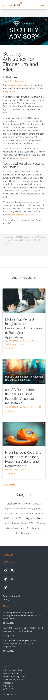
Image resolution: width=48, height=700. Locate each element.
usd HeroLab (18, 344)
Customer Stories (31, 503)
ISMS (19, 470)
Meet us (39, 518)
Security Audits (34, 528)
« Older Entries (8, 485)
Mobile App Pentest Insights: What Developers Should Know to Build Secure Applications (24, 328)
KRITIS (19, 518)
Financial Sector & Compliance (30, 513)
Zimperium (8, 243)
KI (12, 518)
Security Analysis (12, 240)
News (5, 81)
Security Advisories (18, 81)
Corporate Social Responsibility (18, 508)
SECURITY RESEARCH (31, 240)
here (17, 158)
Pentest (18, 237)
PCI (39, 407)
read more (10, 348)
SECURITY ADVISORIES (34, 237)
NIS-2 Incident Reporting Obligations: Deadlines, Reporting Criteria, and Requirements (20, 643)
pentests (11, 91)
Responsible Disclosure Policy (20, 214)
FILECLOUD (8, 237)
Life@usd (29, 518)
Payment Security (30, 407)
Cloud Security (14, 503)
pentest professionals (17, 85)
